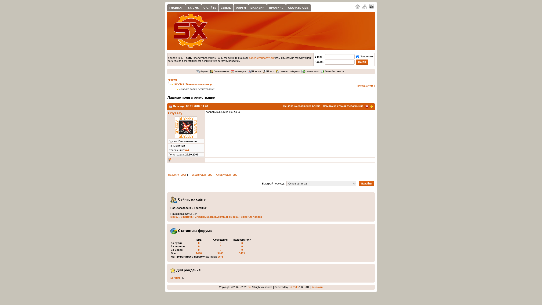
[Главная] (357, 6)
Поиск (270, 71)
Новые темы (312, 71)
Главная (176, 7)
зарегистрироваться (261, 58)
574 (186, 150)
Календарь (240, 71)
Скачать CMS (298, 7)
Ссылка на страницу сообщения (343, 106)
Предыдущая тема (201, 174)
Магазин (257, 7)
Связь (226, 7)
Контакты (317, 287)
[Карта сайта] (364, 6)
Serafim (175, 277)
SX (249, 287)
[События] (170, 106)
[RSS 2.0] (371, 6)
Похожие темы (366, 86)
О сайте (209, 7)
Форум (241, 7)
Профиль (276, 7)
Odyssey (175, 113)
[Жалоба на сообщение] (367, 106)
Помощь (256, 71)
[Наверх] (371, 106)
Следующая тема (226, 174)
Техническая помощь (199, 84)
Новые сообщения (289, 71)
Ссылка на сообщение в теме (301, 106)
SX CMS (193, 7)
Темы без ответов (334, 71)
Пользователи (221, 71)
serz (220, 256)
